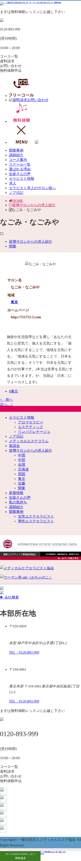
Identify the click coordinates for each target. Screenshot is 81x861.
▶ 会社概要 (9, 597)
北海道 (23, 469)
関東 (12, 246)
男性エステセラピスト (36, 521)
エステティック (30, 427)
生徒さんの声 (20, 174)
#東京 (13, 391)
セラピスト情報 (21, 178)
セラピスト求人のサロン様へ (32, 188)
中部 (21, 460)
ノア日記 (16, 193)
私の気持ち (18, 502)
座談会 (14, 446)
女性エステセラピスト (36, 516)
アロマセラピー (30, 422)
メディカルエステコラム (29, 441)
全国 (21, 464)
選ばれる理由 (20, 169)
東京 (14, 302)
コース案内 (18, 160)
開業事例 (16, 150)
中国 (21, 455)
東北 (21, 479)
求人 (12, 183)
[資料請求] (20, 856)
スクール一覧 (20, 164)
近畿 (21, 483)
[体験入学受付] (60, 856)
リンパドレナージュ (34, 432)
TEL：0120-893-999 (24, 652)
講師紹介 (16, 155)
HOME (17, 201)
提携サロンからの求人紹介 (34, 205)
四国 (21, 474)
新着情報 (16, 493)
